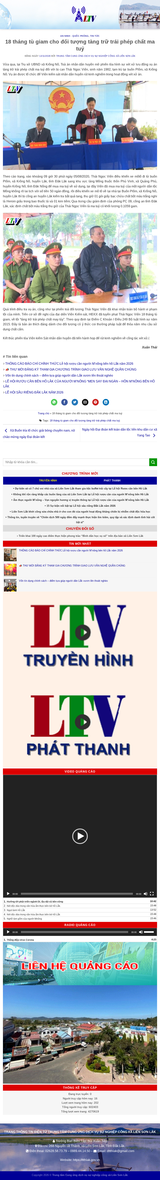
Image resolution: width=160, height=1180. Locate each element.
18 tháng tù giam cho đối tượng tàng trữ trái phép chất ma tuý (85, 420)
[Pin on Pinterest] (95, 402)
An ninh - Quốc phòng (74, 36)
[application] (80, 836)
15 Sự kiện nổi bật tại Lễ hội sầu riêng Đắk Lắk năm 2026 (81, 505)
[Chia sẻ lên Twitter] (75, 402)
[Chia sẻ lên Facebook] (64, 402)
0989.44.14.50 (80, 1151)
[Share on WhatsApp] (54, 402)
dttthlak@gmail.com (120, 1151)
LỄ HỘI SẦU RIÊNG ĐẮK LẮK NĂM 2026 (34, 392)
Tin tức (95, 36)
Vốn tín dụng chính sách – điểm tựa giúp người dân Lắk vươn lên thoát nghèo (59, 375)
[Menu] (6, 14)
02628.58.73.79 (56, 1151)
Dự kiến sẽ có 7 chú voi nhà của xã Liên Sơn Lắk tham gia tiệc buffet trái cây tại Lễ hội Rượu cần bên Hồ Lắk (81, 488)
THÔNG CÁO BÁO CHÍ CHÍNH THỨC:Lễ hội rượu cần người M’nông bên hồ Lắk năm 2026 (69, 363)
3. (14, 910)
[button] (80, 836)
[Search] (155, 14)
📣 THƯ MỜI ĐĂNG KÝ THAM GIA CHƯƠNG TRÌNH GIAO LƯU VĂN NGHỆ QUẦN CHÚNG (71, 369)
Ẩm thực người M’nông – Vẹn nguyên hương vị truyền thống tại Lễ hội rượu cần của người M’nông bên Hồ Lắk (81, 500)
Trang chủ (43, 413)
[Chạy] (8, 894)
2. (32, 905)
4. (32, 914)
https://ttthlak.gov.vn (86, 1160)
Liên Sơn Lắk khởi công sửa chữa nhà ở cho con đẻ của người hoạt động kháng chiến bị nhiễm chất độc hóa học (81, 511)
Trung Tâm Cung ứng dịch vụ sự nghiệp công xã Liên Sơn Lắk (95, 56)
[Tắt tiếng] (146, 894)
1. (33, 901)
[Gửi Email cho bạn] (85, 402)
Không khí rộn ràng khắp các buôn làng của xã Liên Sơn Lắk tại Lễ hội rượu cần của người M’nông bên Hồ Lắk (81, 494)
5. (23, 918)
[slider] (149, 931)
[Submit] (153, 462)
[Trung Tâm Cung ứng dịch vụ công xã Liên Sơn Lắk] (80, 14)
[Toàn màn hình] (152, 894)
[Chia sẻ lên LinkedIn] (106, 402)
